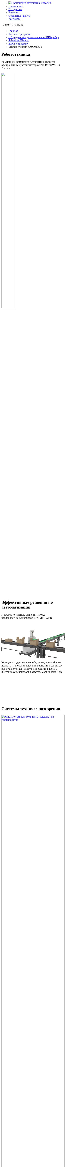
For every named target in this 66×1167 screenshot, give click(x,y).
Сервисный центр (19, 15)
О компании (15, 6)
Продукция (15, 9)
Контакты (14, 18)
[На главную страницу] (29, 2)
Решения (13, 12)
